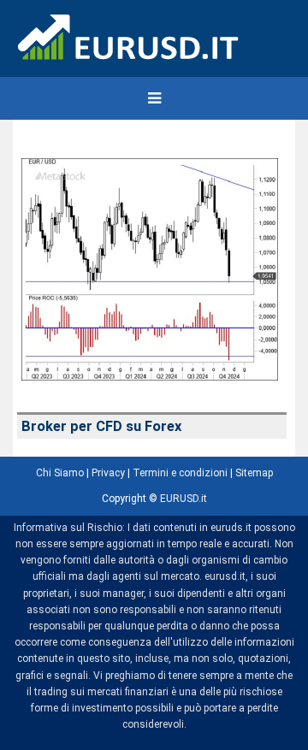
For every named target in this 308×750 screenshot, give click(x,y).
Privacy (108, 473)
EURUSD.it (183, 499)
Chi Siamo (60, 473)
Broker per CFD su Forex (101, 426)
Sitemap (254, 473)
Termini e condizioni (180, 473)
